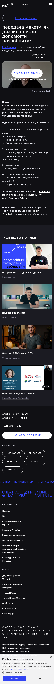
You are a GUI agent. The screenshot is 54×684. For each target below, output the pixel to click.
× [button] (51, 657)
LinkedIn (12, 470)
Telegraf (24, 198)
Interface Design (26, 18)
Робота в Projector (11, 530)
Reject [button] (39, 678)
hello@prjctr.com (15, 426)
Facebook (35, 461)
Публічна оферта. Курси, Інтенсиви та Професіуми (25, 644)
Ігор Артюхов (9, 47)
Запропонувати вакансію (14, 535)
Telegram (35, 453)
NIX (4, 109)
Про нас (6, 511)
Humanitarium (19, 482)
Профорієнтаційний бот (13, 540)
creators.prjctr (8, 613)
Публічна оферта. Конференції (16, 648)
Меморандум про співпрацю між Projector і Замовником (14, 549)
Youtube (12, 461)
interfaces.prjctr (9, 608)
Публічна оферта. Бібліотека (15, 651)
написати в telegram (27, 435)
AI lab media (7, 603)
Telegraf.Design (9, 593)
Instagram (13, 453)
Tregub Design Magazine (13, 598)
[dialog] (27, 669)
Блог (4, 516)
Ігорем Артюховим (20, 105)
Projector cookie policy (19, 669)
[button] (27, 673)
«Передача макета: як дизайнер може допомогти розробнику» (26, 195)
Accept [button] (14, 678)
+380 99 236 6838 (15, 418)
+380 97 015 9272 (15, 414)
